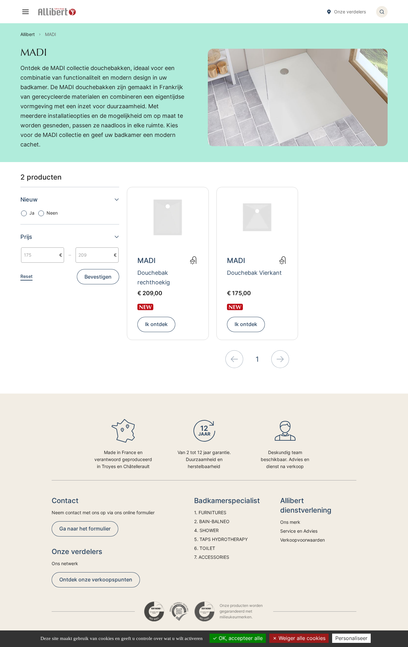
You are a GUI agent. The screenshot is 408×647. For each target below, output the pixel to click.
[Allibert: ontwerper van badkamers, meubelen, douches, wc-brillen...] (57, 11)
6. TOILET (204, 548)
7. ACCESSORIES (211, 557)
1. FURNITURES (210, 512)
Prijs (26, 236)
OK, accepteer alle (240, 638)
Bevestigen (98, 277)
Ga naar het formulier (85, 528)
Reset (26, 276)
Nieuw (29, 199)
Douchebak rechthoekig (153, 277)
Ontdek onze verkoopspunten (95, 579)
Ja (31, 213)
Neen (52, 213)
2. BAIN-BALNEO (211, 521)
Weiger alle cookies (301, 638)
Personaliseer (351, 638)
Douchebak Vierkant (254, 272)
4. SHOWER (206, 530)
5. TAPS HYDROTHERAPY (221, 539)
